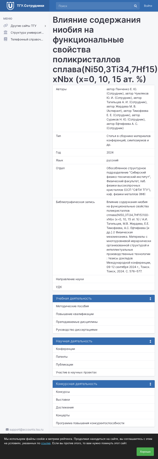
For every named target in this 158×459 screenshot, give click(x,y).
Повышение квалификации (75, 314)
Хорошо (145, 451)
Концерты (63, 415)
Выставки (63, 399)
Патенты (62, 356)
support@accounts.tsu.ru (26, 429)
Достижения (65, 407)
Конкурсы (63, 391)
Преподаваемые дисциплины (77, 321)
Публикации (64, 364)
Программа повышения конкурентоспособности (90, 423)
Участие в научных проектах (76, 372)
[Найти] (135, 5)
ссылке (46, 443)
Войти (148, 5)
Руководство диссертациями (76, 329)
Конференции (65, 348)
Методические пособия (72, 306)
